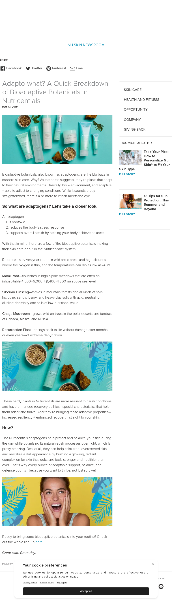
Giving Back (135, 129)
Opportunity (136, 109)
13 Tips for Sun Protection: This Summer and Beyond (156, 202)
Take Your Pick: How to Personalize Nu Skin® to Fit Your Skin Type (144, 160)
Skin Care (133, 90)
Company (132, 119)
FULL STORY (127, 174)
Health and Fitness (141, 99)
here (39, 542)
